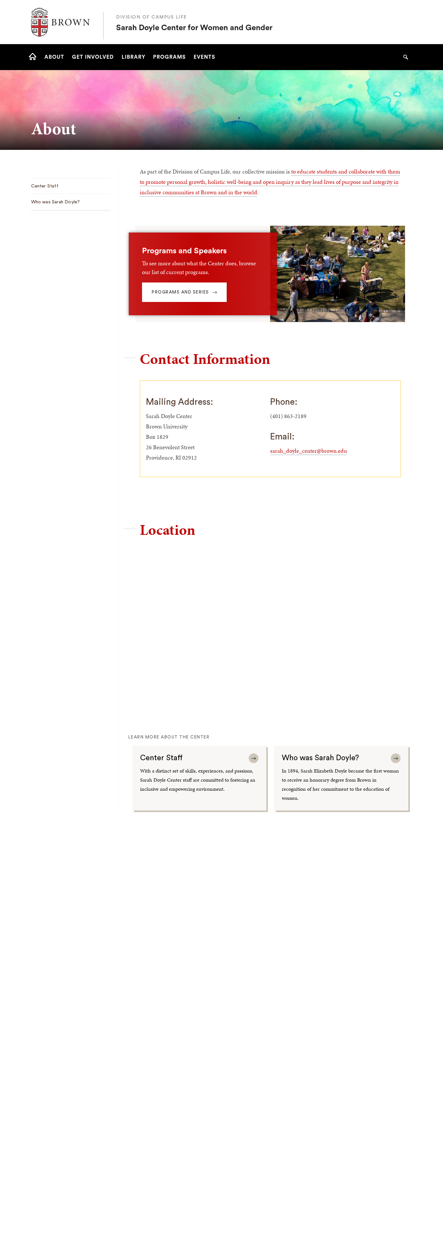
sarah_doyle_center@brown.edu (308, 451)
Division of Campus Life (151, 17)
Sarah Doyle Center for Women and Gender (194, 28)
